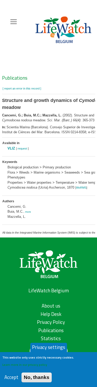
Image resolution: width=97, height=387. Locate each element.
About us (51, 305)
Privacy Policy (51, 322)
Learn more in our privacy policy (24, 364)
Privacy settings (48, 347)
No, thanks (36, 377)
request (22, 148)
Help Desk (51, 314)
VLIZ (11, 148)
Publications (14, 77)
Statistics (51, 338)
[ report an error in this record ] (22, 88)
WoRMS (81, 187)
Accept (11, 377)
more (28, 211)
